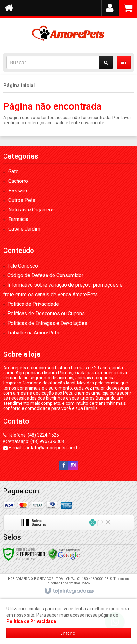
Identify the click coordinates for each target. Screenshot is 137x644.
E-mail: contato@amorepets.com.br (44, 447)
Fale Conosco (22, 266)
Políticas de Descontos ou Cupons (46, 314)
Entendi (68, 633)
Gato (13, 171)
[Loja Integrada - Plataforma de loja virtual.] (68, 591)
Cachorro (18, 181)
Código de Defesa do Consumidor (45, 275)
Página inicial (19, 85)
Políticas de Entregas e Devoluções (47, 323)
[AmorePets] (68, 33)
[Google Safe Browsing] (64, 553)
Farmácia (18, 219)
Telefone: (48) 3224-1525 (33, 435)
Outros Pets (21, 200)
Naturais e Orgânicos (31, 210)
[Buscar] (106, 62)
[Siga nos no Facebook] (63, 465)
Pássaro (17, 191)
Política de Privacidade (33, 304)
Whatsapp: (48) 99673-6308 (35, 441)
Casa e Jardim (24, 229)
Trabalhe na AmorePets (33, 333)
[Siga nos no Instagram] (73, 465)
